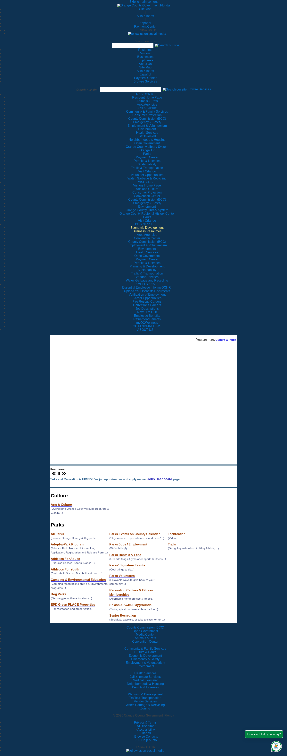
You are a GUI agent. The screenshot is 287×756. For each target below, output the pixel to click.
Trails (172, 544)
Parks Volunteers (122, 576)
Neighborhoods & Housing (145, 683)
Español (145, 23)
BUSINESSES (145, 224)
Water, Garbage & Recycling (145, 705)
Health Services (145, 673)
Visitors (145, 53)
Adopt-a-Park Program (67, 544)
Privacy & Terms (145, 722)
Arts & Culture (61, 504)
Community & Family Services (147, 111)
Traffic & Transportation (145, 698)
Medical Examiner (145, 680)
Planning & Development (145, 694)
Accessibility (146, 729)
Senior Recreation (122, 615)
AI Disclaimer (146, 726)
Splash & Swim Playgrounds (130, 605)
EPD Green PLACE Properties (73, 604)
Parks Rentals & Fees (125, 555)
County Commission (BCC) (145, 627)
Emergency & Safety (145, 659)
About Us (145, 63)
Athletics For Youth (65, 569)
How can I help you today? (264, 734)
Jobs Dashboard (159, 479)
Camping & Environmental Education (78, 579)
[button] (167, 45)
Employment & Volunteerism (145, 662)
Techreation (176, 534)
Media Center (145, 634)
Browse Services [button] (199, 89)
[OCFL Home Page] (143, 5)
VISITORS (145, 182)
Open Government (145, 631)
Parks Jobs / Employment (128, 544)
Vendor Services (145, 701)
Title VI (146, 733)
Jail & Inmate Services (145, 676)
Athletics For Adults (65, 558)
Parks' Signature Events (127, 565)
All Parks (57, 534)
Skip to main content (143, 1)
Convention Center (145, 641)
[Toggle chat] (275, 745)
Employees (145, 60)
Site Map (145, 9)
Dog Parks (58, 594)
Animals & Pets (145, 638)
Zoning (145, 708)
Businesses (145, 56)
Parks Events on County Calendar (134, 534)
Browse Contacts (146, 736)
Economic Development (145, 655)
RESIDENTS (145, 94)
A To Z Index (145, 16)
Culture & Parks (226, 339)
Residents (145, 49)
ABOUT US (145, 329)
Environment (145, 666)
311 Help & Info (146, 740)
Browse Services (145, 81)
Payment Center (145, 26)
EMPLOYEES (145, 284)
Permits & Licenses (145, 687)
